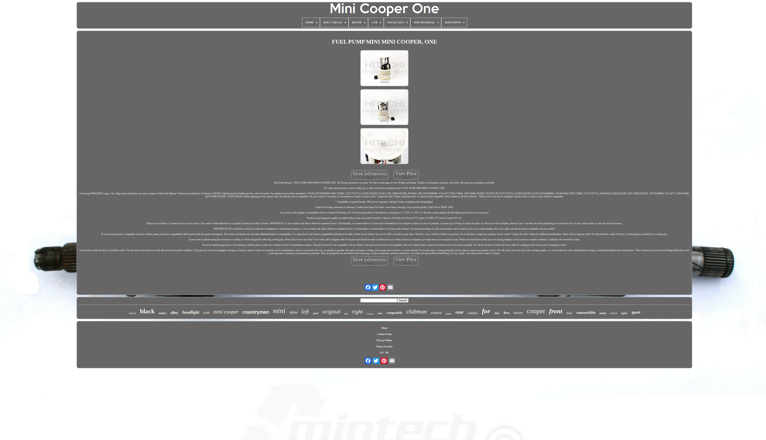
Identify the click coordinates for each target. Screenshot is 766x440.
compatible (394, 313)
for (486, 311)
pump (603, 313)
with (206, 313)
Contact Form (384, 334)
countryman (256, 312)
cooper (536, 311)
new (293, 312)
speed (315, 313)
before (518, 313)
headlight (190, 312)
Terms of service (384, 346)
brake (448, 313)
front (555, 311)
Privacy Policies (384, 340)
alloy (174, 312)
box (507, 312)
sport (636, 312)
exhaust (436, 313)
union (613, 313)
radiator (473, 313)
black (147, 311)
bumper (370, 313)
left (305, 311)
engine (162, 313)
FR (387, 352)
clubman (416, 311)
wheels (132, 313)
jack (346, 314)
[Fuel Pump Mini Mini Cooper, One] (384, 68)
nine (380, 313)
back (569, 313)
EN (382, 352)
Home (384, 328)
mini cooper (226, 312)
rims (497, 313)
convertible (586, 312)
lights (624, 313)
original (331, 312)
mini (279, 311)
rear (459, 312)
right (357, 311)
